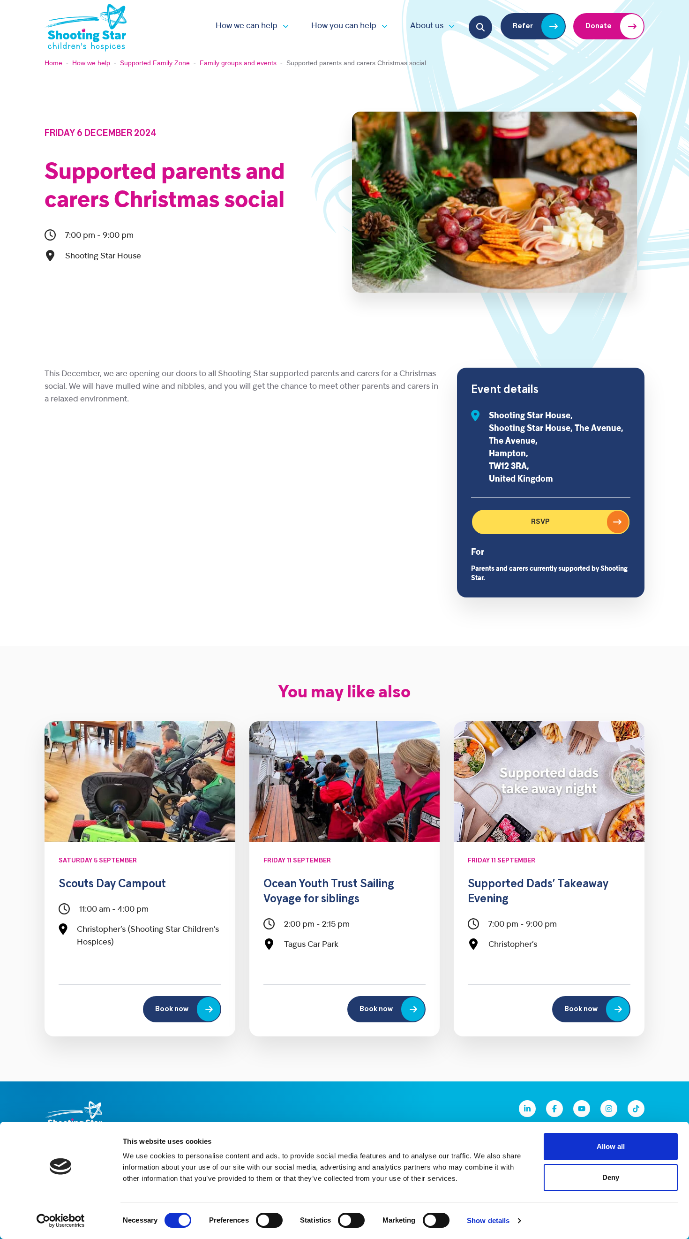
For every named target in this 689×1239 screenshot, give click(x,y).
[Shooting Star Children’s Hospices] (86, 26)
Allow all (611, 1146)
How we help (91, 63)
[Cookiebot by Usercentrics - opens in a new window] (61, 1221)
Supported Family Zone (155, 63)
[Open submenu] (283, 26)
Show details (488, 1220)
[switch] (269, 1220)
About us (426, 26)
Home (53, 63)
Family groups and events (238, 63)
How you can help (343, 26)
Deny (610, 1177)
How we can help (246, 26)
